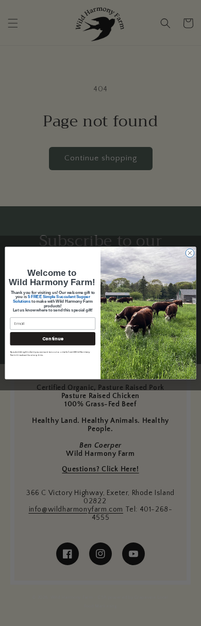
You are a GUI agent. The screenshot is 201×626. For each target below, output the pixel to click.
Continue (52, 339)
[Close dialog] (190, 253)
